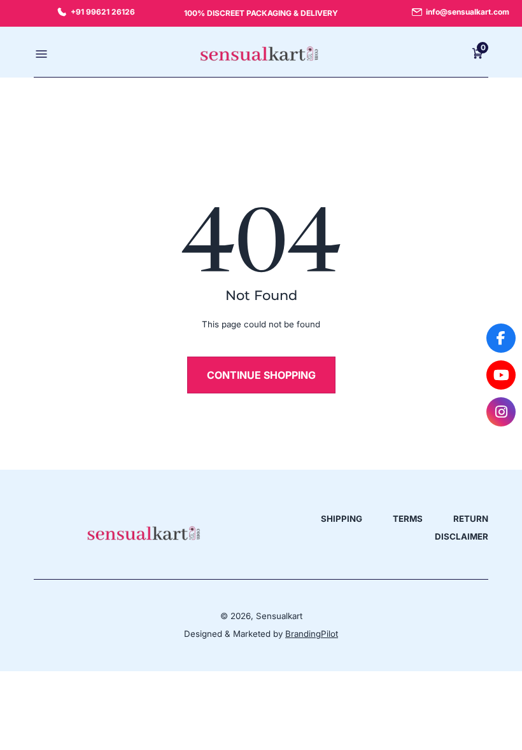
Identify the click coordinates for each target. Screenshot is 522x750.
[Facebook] (501, 338)
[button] (477, 53)
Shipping (341, 519)
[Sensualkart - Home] (259, 54)
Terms (408, 519)
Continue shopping (261, 375)
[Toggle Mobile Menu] (43, 53)
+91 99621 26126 (103, 12)
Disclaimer (461, 536)
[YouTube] (501, 375)
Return (470, 519)
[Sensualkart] (143, 532)
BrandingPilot (311, 634)
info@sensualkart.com (467, 12)
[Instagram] (501, 411)
